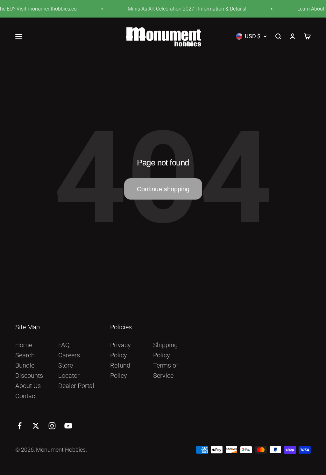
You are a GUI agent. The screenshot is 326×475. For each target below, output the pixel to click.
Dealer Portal (76, 386)
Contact (26, 396)
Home (23, 345)
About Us (28, 386)
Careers (69, 355)
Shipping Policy (165, 350)
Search (25, 355)
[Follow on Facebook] (19, 425)
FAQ (64, 345)
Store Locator (69, 370)
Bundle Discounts (29, 370)
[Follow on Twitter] (36, 425)
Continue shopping (163, 189)
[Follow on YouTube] (68, 425)
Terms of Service (165, 370)
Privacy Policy (120, 350)
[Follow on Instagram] (52, 425)
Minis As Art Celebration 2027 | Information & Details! (183, 9)
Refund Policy (120, 370)
